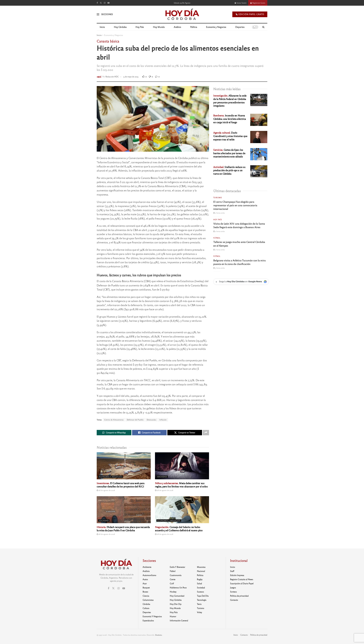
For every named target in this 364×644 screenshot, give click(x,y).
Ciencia (146, 595)
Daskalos (158, 635)
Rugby (199, 579)
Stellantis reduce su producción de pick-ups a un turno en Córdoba (229, 170)
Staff (232, 571)
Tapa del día (203, 595)
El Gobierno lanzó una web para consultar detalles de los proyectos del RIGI (120, 484)
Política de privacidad (239, 595)
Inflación (163, 420)
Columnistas (148, 600)
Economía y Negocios (216, 27)
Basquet (146, 587)
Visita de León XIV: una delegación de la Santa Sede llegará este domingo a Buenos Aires (239, 225)
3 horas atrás (220, 268)
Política (193, 27)
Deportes (240, 27)
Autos (145, 579)
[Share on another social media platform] (206, 432)
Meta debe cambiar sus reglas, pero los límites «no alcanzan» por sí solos (181, 484)
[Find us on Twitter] (101, 3)
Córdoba (146, 604)
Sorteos (233, 591)
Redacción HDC (112, 76)
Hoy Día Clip (175, 604)
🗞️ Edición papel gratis (249, 14)
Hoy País (140, 27)
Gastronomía (175, 575)
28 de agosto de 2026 (106, 490)
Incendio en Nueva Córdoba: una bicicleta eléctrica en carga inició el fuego (229, 119)
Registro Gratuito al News (241, 579)
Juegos (233, 587)
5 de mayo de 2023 (130, 76)
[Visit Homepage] (182, 14)
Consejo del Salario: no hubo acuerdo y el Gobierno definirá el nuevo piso (178, 528)
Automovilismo (149, 575)
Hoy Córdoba (120, 27)
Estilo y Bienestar (177, 567)
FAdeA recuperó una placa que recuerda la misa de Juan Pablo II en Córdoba (123, 528)
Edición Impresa (237, 575)
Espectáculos (148, 620)
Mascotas (201, 567)
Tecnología (201, 600)
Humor (173, 616)
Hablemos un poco (178, 587)
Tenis (199, 604)
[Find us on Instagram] (105, 3)
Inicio (102, 27)
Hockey (173, 591)
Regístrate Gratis (258, 3)
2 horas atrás (220, 213)
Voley (199, 612)
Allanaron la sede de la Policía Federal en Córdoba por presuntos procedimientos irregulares (230, 100)
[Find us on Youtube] (108, 3)
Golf (172, 583)
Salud (199, 583)
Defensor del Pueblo (135, 420)
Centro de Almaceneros (114, 420)
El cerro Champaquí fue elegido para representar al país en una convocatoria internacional (235, 205)
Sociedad (162, 477)
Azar (145, 583)
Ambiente (147, 567)
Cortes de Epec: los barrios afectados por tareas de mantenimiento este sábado (229, 153)
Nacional (201, 571)
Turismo (217, 197)
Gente (172, 579)
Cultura (146, 608)
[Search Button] (263, 27)
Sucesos (200, 591)
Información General (179, 620)
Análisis (177, 27)
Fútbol (216, 238)
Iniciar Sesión (241, 3)
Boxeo (145, 591)
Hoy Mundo (159, 27)
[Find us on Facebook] (97, 3)
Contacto (234, 600)
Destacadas (151, 420)
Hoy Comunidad (177, 595)
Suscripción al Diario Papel (242, 583)
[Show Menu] (98, 14)
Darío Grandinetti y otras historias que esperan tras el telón (230, 136)
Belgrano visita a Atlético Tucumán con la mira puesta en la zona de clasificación (239, 262)
